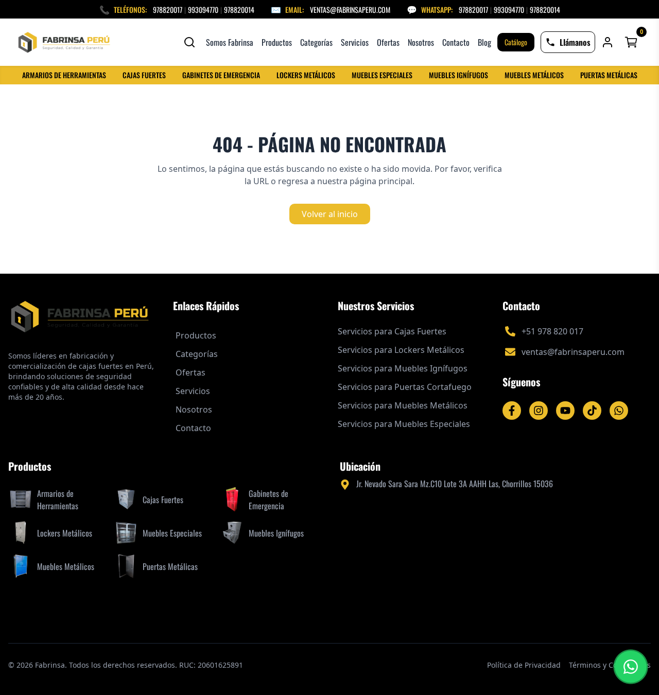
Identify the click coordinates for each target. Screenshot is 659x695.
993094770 (203, 9)
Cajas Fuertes (144, 75)
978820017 (167, 9)
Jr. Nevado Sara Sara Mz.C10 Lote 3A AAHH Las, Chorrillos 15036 (454, 483)
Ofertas (388, 42)
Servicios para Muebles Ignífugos (402, 368)
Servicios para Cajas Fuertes (392, 331)
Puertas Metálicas (608, 75)
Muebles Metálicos (534, 75)
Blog (484, 42)
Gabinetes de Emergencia (221, 75)
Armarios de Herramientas (64, 75)
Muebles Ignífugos (458, 75)
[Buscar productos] (189, 42)
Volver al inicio (330, 214)
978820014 (239, 9)
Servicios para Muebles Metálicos (402, 405)
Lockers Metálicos (305, 75)
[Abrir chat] (631, 667)
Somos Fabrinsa (229, 42)
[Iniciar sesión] (607, 42)
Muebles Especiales (382, 75)
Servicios (355, 42)
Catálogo (516, 42)
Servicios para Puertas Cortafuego (405, 387)
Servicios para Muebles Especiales (404, 424)
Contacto (456, 42)
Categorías (316, 42)
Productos (277, 42)
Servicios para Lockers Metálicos (401, 349)
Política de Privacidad (524, 665)
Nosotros (421, 42)
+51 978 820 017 (552, 331)
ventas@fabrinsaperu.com (350, 9)
